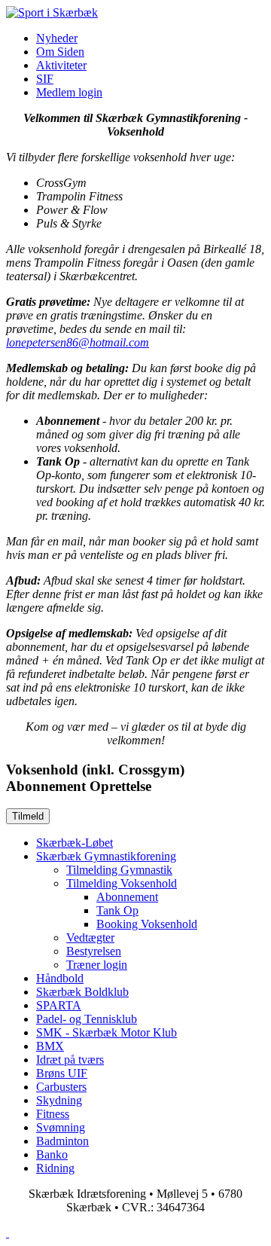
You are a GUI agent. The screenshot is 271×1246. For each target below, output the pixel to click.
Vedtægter (90, 937)
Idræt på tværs (70, 1059)
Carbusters (61, 1086)
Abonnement (127, 896)
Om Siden (60, 51)
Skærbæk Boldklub (82, 991)
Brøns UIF (61, 1073)
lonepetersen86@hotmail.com (77, 342)
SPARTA (58, 1005)
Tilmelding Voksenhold (121, 883)
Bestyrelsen (93, 951)
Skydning (59, 1100)
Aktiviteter (61, 65)
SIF (44, 78)
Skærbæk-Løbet (74, 842)
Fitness (52, 1113)
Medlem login (69, 92)
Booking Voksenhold (146, 924)
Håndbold (60, 978)
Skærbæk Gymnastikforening (106, 856)
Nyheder (57, 38)
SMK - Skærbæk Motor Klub (106, 1032)
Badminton (62, 1141)
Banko (52, 1154)
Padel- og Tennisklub (86, 1018)
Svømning (60, 1127)
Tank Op (117, 910)
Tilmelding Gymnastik (119, 869)
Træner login (96, 964)
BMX (50, 1046)
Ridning (55, 1168)
